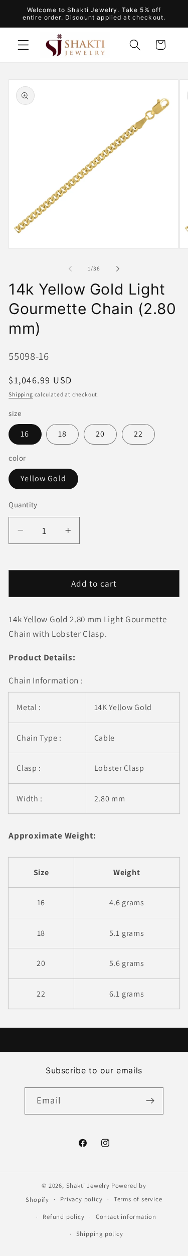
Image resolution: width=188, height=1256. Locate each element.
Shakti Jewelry (88, 1185)
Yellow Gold (43, 478)
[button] (23, 45)
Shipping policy (99, 1233)
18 (62, 434)
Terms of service (138, 1199)
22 (138, 434)
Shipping (21, 394)
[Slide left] (70, 268)
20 (100, 434)
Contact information (126, 1216)
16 (25, 434)
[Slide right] (118, 268)
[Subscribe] (150, 1100)
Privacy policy (81, 1199)
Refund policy (63, 1216)
